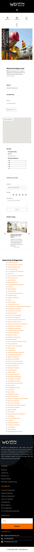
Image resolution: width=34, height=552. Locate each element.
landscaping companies (14, 354)
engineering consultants (14, 326)
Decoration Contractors (14, 310)
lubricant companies (13, 359)
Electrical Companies (13, 317)
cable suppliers (11, 289)
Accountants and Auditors (15, 264)
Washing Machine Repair (14, 431)
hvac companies (12, 343)
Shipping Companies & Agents (16, 405)
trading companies (13, 422)
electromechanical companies (16, 319)
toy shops (10, 420)
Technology (10, 416)
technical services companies (16, 414)
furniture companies (13, 332)
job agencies (11, 350)
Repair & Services (12, 396)
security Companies (13, 400)
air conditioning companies (15, 271)
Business (10, 286)
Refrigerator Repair (13, 394)
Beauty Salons (11, 280)
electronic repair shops (14, 321)
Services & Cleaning (13, 403)
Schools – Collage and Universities (17, 398)
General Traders (12, 335)
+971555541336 (11, 103)
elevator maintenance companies (17, 324)
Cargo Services (12, 295)
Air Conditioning (12, 269)
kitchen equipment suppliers (15, 352)
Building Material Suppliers (15, 284)
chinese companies (13, 297)
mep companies (12, 370)
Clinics (9, 300)
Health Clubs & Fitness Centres (16, 341)
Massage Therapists (13, 367)
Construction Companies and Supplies (18, 306)
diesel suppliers (12, 313)
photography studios (13, 387)
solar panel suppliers (13, 407)
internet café (11, 348)
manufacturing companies (15, 363)
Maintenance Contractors (15, 361)
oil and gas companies (14, 378)
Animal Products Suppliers (15, 275)
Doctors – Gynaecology (14, 315)
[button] (17, 10)
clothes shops (11, 302)
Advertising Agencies (13, 267)
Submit (17, 209)
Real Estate (10, 392)
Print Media (10, 389)
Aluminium (10, 273)
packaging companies (13, 381)
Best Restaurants (12, 282)
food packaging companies (15, 330)
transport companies (13, 425)
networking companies (14, 376)
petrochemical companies (15, 383)
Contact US (11, 109)
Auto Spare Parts (12, 278)
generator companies (13, 337)
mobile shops (11, 372)
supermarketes (11, 409)
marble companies (12, 365)
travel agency (11, 427)
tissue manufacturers (13, 418)
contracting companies (14, 308)
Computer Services (13, 304)
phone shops (11, 385)
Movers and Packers (13, 374)
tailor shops (10, 411)
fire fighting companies (14, 328)
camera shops (11, 291)
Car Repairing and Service (15, 293)
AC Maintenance (12, 262)
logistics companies (13, 357)
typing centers (11, 429)
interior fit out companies (14, 346)
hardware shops (12, 339)
